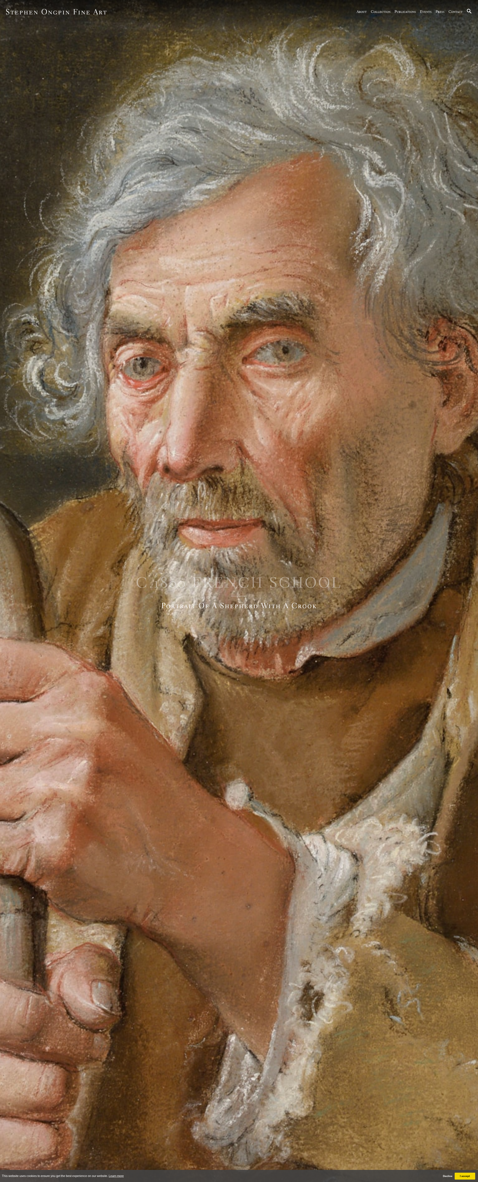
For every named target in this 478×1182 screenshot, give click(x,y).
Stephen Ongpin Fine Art (56, 11)
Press (440, 11)
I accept (465, 1176)
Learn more (116, 1176)
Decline (447, 1176)
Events (426, 11)
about (362, 11)
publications (405, 11)
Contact (455, 11)
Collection (380, 11)
